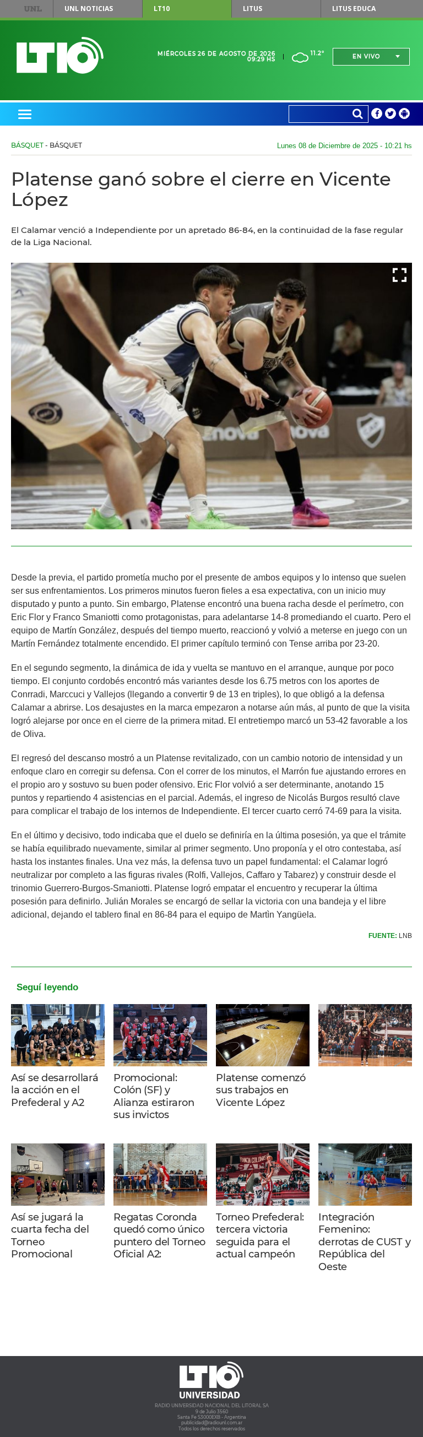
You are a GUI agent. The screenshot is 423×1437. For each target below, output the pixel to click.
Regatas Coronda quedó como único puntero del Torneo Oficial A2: (159, 1236)
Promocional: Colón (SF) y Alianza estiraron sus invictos (153, 1096)
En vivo (366, 56)
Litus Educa (354, 8)
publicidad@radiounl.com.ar (211, 1422)
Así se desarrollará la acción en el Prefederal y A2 (55, 1090)
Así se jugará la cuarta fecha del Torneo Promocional (50, 1236)
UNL (33, 9)
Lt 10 (60, 55)
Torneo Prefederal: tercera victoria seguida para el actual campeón (260, 1236)
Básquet (27, 145)
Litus (252, 8)
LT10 (162, 8)
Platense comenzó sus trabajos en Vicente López (260, 1090)
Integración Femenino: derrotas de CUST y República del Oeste (364, 1242)
